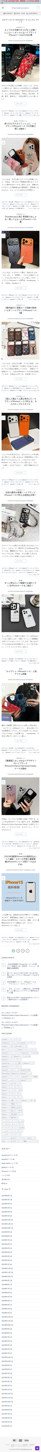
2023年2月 (6, 1349)
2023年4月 (6, 1345)
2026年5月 (6, 1200)
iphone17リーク (26, 1080)
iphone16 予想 (25, 1070)
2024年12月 (6, 1268)
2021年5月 (6, 1422)
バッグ (4, 1175)
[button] (3, 7)
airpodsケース (7, 1159)
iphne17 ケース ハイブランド (27, 1049)
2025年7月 (6, 1240)
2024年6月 (6, 1292)
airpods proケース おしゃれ (10, 1043)
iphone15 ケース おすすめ (26, 748)
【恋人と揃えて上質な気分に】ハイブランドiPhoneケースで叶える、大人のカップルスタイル (20, 401)
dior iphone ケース (21, 1046)
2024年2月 (6, 1309)
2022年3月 (6, 1381)
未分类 (16, 121)
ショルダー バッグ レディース (11, 1134)
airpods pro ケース (8, 1155)
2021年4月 (6, 1426)
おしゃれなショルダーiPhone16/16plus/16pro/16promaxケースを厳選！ (20, 1014)
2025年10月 (6, 1228)
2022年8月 (6, 1369)
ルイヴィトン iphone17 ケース (28, 572)
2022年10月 (6, 1361)
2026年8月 (6, 1196)
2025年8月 (6, 1236)
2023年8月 (6, 1333)
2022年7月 (6, 1373)
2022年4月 (6, 1377)
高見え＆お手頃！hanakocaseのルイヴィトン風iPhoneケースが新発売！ (23, 998)
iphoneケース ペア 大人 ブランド (16, 297)
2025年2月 (6, 1260)
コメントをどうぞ (33, 115)
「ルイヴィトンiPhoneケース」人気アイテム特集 (20, 672)
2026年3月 (6, 1208)
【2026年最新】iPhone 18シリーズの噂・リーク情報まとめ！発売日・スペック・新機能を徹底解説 (23, 966)
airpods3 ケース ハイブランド (11, 1039)
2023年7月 (6, 1337)
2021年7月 (6, 1414)
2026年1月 (6, 1216)
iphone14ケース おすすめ (30, 1053)
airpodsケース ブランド (28, 1043)
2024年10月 (6, 1276)
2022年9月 (6, 1365)
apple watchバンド (8, 1163)
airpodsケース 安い (8, 1046)
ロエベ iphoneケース (29, 1138)
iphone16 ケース (29, 1063)
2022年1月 (6, 1389)
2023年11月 (6, 1321)
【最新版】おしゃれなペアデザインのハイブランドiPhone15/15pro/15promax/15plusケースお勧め (20, 764)
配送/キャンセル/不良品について (21, 1446)
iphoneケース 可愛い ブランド (19, 115)
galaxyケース (6, 1167)
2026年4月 (6, 1204)
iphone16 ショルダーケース (10, 1070)
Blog (7, 1444)
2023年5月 (6, 1341)
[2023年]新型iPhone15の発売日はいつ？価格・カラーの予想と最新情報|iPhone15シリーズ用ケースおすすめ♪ (20, 860)
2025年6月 (6, 1244)
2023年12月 (6, 1317)
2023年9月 (6, 1329)
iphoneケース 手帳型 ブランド (11, 1104)
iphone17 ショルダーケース (10, 1080)
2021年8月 (6, 1410)
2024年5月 (6, 1297)
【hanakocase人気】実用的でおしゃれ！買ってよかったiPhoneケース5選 (20, 219)
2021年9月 (6, 1406)
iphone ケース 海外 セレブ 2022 (12, 1111)
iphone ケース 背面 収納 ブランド (14, 388)
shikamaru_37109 (29, 870)
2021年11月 (6, 1398)
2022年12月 (6, 1357)
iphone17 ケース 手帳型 (30, 1077)
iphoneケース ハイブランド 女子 (12, 1090)
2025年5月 (6, 1248)
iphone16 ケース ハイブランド (11, 1066)
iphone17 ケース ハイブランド (11, 1077)
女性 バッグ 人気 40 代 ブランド (12, 1141)
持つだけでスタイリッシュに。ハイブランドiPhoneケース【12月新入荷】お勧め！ (20, 126)
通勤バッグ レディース (31, 1141)
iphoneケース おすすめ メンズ (25, 570)
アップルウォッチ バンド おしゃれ (12, 1121)
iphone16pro (6, 1073)
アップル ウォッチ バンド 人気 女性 (13, 1127)
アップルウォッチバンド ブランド (12, 1124)
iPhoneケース (20, 27)
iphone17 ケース (9, 570)
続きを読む (21, 103)
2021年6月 (6, 1418)
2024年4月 (6, 1301)
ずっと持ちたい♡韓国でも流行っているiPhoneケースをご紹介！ (20, 584)
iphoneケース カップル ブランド (14, 113)
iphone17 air (15, 1073)
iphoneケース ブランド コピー (22, 939)
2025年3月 (6, 1256)
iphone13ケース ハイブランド (11, 1053)
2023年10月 (6, 1325)
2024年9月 (6, 1280)
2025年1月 (6, 1264)
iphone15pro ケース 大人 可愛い (12, 1063)
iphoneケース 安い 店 (16, 299)
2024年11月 (6, 1272)
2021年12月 (6, 1394)
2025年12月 (6, 1220)
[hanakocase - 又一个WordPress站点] (20, 7)
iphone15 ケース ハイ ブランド (11, 750)
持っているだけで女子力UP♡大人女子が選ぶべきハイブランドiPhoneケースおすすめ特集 (23, 975)
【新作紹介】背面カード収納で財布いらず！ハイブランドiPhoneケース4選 (20, 310)
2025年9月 (6, 1232)
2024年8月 (6, 1284)
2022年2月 (6, 1385)
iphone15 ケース (27, 841)
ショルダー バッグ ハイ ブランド (12, 1131)
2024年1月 (6, 1313)
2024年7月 (6, 1289)
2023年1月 (6, 1353)
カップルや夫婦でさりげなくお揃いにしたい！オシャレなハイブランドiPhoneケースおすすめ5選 (20, 32)
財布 (3, 1183)
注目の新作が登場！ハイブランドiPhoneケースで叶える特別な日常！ (20, 493)
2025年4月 (6, 1252)
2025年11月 (6, 1224)
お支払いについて (16, 1444)
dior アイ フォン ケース (9, 1049)
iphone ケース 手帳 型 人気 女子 (11, 1107)
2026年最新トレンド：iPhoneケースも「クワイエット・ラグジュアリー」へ (21, 983)
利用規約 (25, 1444)
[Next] (27, 951)
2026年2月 (6, 1212)
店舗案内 (32, 1444)
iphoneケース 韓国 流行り (17, 208)
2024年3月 (6, 1305)
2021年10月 (6, 1402)
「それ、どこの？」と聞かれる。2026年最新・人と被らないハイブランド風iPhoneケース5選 (23, 991)
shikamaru (29, 40)
